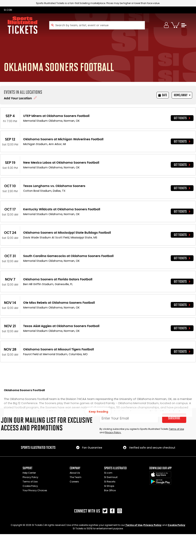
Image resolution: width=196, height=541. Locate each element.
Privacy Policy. (113, 432)
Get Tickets (180, 118)
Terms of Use (176, 429)
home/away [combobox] (180, 95)
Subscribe (174, 418)
